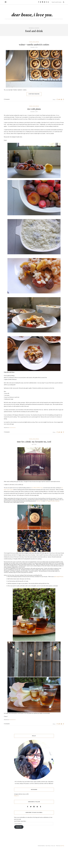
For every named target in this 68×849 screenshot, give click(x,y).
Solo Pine (62, 845)
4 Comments (7, 432)
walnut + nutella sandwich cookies (34, 44)
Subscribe (18, 827)
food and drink (34, 41)
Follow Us (16, 795)
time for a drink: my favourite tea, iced (34, 441)
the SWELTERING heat (37, 487)
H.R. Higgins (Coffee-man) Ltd (52, 501)
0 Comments (7, 99)
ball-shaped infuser (58, 576)
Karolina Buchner (12, 427)
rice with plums (34, 109)
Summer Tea (39, 501)
